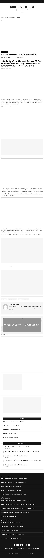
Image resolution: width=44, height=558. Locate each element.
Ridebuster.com (22, 6)
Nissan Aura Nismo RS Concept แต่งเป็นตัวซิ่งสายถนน (11, 486)
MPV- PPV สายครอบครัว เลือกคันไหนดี (8, 516)
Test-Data (25, 548)
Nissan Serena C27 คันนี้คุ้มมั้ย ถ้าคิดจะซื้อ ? (16, 465)
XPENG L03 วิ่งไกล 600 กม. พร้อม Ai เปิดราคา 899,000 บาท (14, 421)
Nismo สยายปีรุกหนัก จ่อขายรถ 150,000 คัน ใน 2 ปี (11, 490)
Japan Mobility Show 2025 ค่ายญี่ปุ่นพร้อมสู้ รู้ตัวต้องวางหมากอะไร (22, 451)
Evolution (20, 548)
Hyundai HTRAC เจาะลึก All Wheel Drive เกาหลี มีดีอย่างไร (11, 522)
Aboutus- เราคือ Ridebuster (33, 548)
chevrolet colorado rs (23, 299)
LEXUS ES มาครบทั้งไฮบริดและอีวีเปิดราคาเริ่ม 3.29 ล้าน (13, 429)
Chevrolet (4, 299)
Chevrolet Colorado (26, 99)
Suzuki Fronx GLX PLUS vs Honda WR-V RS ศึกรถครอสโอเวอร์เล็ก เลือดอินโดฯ (15, 512)
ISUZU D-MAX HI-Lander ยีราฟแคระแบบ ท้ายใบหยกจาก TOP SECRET (13, 494)
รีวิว (16, 548)
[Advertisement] (22, 147)
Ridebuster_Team (9, 57)
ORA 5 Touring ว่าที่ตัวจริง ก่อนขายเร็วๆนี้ (10, 437)
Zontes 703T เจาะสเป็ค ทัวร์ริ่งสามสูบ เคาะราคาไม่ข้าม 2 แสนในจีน (23, 460)
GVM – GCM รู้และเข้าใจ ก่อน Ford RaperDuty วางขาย (11, 538)
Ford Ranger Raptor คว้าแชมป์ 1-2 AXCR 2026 (11, 425)
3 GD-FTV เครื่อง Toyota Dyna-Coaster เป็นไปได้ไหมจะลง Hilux (12, 534)
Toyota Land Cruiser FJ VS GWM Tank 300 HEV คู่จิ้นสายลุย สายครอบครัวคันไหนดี (16, 500)
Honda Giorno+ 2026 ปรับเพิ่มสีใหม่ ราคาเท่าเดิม (17, 447)
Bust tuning (5, 51)
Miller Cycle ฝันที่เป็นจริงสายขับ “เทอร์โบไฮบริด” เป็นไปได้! (12, 526)
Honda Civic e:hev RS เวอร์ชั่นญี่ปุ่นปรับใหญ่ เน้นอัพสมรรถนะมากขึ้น (14, 478)
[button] (22, 12)
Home (2, 17)
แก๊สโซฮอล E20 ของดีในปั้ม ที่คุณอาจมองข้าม (10, 530)
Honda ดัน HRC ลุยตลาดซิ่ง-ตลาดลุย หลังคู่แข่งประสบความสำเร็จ (13, 482)
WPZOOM (32, 553)
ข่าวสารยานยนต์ (9, 548)
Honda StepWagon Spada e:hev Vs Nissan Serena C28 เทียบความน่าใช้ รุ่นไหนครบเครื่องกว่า (18, 504)
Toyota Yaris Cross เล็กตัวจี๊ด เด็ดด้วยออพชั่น (16, 456)
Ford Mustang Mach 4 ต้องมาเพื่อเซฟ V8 (10, 433)
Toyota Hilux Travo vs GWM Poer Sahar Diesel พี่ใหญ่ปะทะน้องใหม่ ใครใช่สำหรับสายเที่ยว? (18, 508)
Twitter (12, 312)
